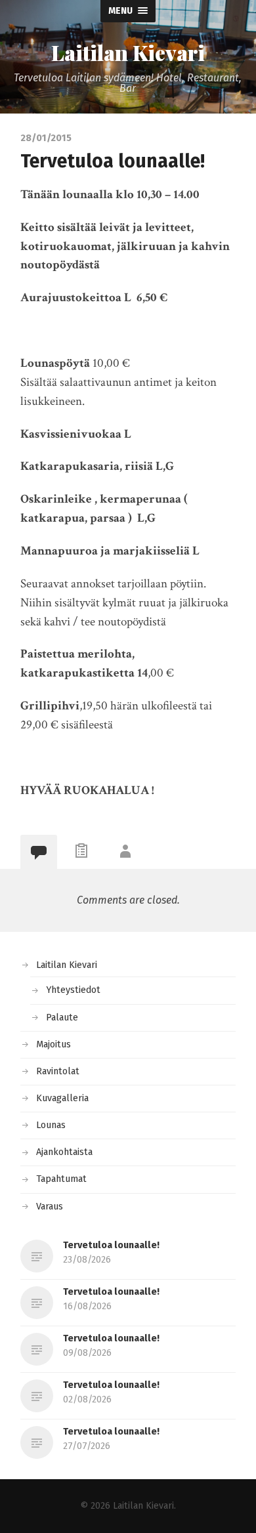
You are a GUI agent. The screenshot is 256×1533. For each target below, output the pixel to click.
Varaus (49, 1206)
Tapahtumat (61, 1179)
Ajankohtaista (64, 1152)
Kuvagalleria (62, 1098)
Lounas (51, 1125)
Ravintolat (57, 1071)
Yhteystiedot (73, 990)
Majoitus (53, 1044)
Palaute (62, 1017)
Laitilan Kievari (128, 52)
